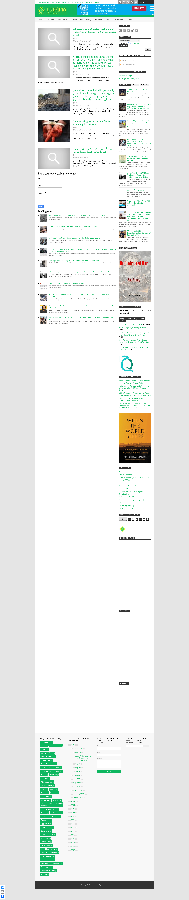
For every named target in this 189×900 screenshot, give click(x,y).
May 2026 (77, 783)
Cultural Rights (46, 856)
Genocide (50, 20)
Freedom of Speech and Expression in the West (67, 283)
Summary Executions (49, 853)
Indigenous (45, 796)
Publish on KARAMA (126, 497)
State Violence (46, 786)
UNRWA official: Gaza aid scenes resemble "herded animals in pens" (75, 238)
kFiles (121, 503)
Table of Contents (125, 475)
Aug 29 (78, 752)
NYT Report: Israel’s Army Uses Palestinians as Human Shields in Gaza (75, 261)
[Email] (2, 892)
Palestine (56, 771)
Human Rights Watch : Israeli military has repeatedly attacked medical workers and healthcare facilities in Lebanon (139, 124)
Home (39, 2)
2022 (73, 813)
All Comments (126, 65)
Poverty (43, 793)
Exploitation (45, 831)
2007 (73, 850)
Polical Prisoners (47, 764)
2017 (73, 820)
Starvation (44, 768)
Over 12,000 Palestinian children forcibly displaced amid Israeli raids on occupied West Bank (82, 318)
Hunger (52, 789)
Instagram (132, 2)
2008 (73, 846)
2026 (73, 745)
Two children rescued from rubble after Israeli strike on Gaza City (73, 227)
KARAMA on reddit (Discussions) (131, 509)
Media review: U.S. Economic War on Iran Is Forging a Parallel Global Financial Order (134, 388)
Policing (44, 813)
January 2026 (78, 798)
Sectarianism (55, 813)
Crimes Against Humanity (81, 20)
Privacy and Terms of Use (49, 2)
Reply (75, 38)
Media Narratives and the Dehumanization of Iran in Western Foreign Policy (135, 382)
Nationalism (45, 842)
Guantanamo (46, 867)
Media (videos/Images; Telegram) (131, 500)
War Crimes (62, 20)
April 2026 (77, 786)
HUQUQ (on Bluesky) (124, 2)
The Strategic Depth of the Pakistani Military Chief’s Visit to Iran (132, 399)
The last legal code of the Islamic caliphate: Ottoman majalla (137, 158)
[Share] (2, 896)
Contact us (123, 483)
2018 (73, 816)
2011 (72, 835)
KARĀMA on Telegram (136, 2)
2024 (73, 805)
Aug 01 (78, 771)
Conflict (44, 778)
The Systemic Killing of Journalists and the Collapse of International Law (138, 233)
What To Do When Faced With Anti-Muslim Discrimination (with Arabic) (138, 203)
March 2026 (78, 790)
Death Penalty (46, 827)
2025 (73, 801)
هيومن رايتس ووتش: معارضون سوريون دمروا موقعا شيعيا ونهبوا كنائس (94, 150)
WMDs (43, 789)
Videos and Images (126, 76)
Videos (120, 2)
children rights (46, 753)
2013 (73, 828)
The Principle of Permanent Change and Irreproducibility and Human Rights (134, 334)
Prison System (46, 782)
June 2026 (77, 779)
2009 (73, 843)
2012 (73, 831)
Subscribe (128, 2)
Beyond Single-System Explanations (132, 328)
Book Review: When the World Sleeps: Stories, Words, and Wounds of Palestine (134, 341)
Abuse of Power (47, 757)
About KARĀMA (90, 2)
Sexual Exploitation (48, 849)
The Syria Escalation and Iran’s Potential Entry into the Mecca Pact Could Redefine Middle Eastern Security (135, 405)
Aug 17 (78, 764)
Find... (97, 2)
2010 (73, 839)
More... (130, 20)
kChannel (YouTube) (126, 506)
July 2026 (77, 775)
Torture (43, 749)
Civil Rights (54, 817)
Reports (53, 793)
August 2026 (78, 749)
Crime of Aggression (48, 809)
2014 (73, 824)
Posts (123, 60)
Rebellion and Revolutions (50, 864)
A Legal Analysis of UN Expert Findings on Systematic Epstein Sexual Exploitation (80, 272)
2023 (73, 809)
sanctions (56, 800)
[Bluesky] (2, 887)
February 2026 (79, 794)
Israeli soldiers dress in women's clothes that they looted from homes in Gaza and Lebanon (139, 142)
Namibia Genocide (48, 871)
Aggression (45, 824)
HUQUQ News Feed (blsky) (129, 79)
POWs (43, 775)
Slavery (43, 817)
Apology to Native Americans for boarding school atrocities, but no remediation (79, 215)
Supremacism (118, 20)
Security (44, 874)
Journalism (45, 800)
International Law (102, 20)
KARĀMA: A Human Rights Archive (97, 885)
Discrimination (46, 860)
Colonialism (45, 760)
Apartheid (53, 775)
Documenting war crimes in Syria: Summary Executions (92, 123)
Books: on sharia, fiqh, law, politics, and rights (137, 90)
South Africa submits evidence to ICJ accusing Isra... (83, 758)
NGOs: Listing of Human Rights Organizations (71, 2)
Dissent (56, 768)
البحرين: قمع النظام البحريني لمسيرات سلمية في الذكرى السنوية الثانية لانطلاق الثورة (94, 31)
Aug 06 (78, 768)
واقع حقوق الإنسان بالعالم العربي (139, 190)
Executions (45, 820)
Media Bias (45, 838)
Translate (135, 43)
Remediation (45, 845)
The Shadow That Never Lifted (130, 325)
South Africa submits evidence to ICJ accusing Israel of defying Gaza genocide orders (139, 106)
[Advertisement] (135, 573)
